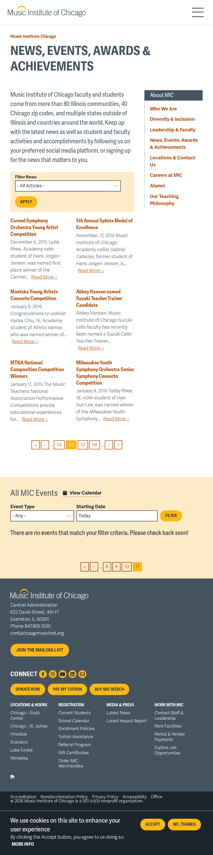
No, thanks (184, 824)
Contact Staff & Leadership (169, 715)
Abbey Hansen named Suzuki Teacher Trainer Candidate (99, 298)
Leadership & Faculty (172, 130)
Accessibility (135, 797)
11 (139, 567)
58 (96, 445)
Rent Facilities (168, 726)
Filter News (26, 177)
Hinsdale (18, 734)
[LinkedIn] (72, 674)
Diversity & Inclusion (172, 119)
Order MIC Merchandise (70, 763)
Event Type (22, 507)
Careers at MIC (166, 175)
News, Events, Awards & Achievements (174, 143)
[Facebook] (43, 674)
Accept (152, 824)
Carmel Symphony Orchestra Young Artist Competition (34, 227)
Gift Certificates (73, 752)
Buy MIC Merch (109, 689)
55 (61, 445)
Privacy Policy (105, 797)
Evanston (19, 742)
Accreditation (23, 797)
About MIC (162, 95)
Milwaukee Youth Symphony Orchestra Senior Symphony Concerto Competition (105, 372)
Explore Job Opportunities (168, 750)
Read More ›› (44, 277)
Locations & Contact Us (172, 161)
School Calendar (73, 721)
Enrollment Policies (76, 728)
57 (84, 445)
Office (156, 797)
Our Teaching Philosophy (164, 200)
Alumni (157, 186)
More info (23, 844)
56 (73, 445)
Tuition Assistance (75, 736)
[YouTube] (62, 674)
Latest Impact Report (126, 721)
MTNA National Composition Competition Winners (37, 369)
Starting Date (90, 507)
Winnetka (19, 758)
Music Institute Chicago (33, 36)
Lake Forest (21, 750)
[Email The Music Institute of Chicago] (82, 674)
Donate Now (28, 689)
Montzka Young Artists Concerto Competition (34, 295)
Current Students (74, 713)
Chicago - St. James (29, 726)
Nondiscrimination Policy (64, 797)
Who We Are (163, 109)
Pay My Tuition (67, 689)
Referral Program (74, 744)
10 (128, 567)
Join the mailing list (39, 650)
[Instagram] (53, 674)
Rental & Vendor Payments (170, 737)
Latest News (118, 713)
